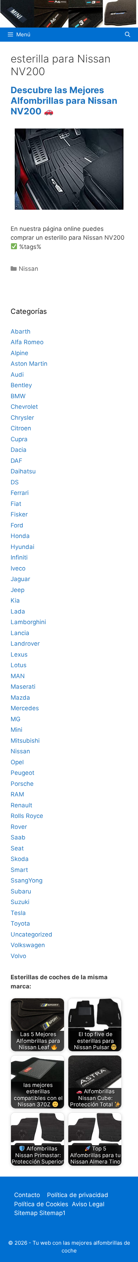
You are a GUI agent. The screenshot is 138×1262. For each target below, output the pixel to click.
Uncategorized (31, 934)
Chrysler (22, 417)
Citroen (21, 428)
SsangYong (26, 880)
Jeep (17, 589)
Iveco (18, 568)
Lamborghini (28, 622)
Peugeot (22, 772)
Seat (17, 848)
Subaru (21, 891)
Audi (17, 374)
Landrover (25, 643)
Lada (18, 611)
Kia (15, 600)
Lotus (19, 665)
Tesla (18, 912)
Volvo (18, 955)
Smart (19, 869)
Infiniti (19, 557)
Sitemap (26, 1212)
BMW (18, 396)
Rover (19, 826)
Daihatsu (23, 471)
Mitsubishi (25, 740)
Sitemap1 (52, 1212)
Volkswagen (28, 945)
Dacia (19, 449)
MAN (18, 676)
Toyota (20, 923)
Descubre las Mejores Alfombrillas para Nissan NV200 (64, 100)
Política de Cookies (41, 1204)
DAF (16, 460)
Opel (17, 762)
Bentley (21, 385)
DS (15, 482)
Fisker (19, 514)
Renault (21, 805)
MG (16, 719)
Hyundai (22, 546)
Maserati (23, 686)
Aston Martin (29, 363)
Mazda (20, 697)
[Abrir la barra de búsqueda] (127, 35)
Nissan (28, 268)
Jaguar (20, 578)
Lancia (20, 632)
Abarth (20, 331)
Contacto (27, 1194)
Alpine (19, 353)
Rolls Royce (27, 815)
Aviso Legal (88, 1204)
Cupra (19, 439)
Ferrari (20, 492)
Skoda (20, 858)
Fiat (16, 503)
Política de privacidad (77, 1194)
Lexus (19, 654)
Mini (16, 729)
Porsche (22, 783)
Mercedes (25, 708)
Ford (17, 525)
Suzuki (20, 901)
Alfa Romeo (27, 342)
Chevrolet (24, 406)
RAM (17, 794)
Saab (18, 837)
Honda (20, 535)
